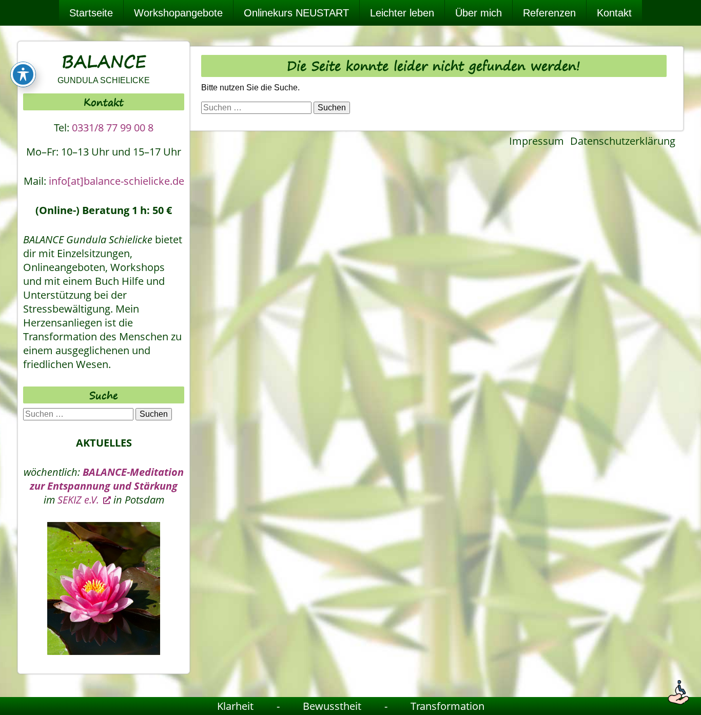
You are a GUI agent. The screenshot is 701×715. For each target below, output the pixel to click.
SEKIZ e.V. (78, 500)
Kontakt (614, 12)
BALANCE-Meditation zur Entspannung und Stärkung (107, 479)
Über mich (478, 12)
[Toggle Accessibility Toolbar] (23, 74)
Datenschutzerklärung (622, 141)
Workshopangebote (178, 12)
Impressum (536, 141)
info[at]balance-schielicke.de (116, 181)
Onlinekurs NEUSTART (296, 12)
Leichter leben (402, 12)
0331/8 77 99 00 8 (112, 127)
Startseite (91, 12)
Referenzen (549, 12)
